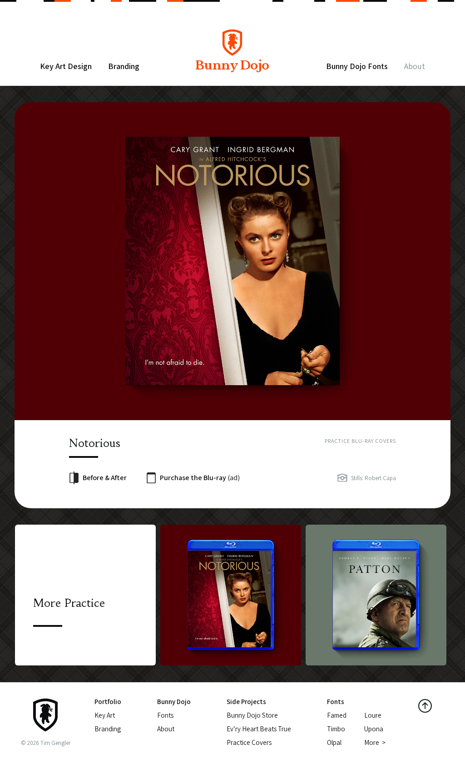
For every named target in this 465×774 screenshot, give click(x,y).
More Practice (69, 603)
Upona (373, 728)
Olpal (334, 742)
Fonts (165, 715)
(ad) (200, 477)
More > (375, 742)
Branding (123, 66)
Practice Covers (249, 742)
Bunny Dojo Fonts (357, 66)
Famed (336, 715)
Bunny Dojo (232, 65)
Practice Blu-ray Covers (360, 440)
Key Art (104, 715)
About (414, 66)
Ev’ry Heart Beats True (259, 728)
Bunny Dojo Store (252, 715)
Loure (372, 715)
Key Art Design (66, 66)
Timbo (336, 728)
